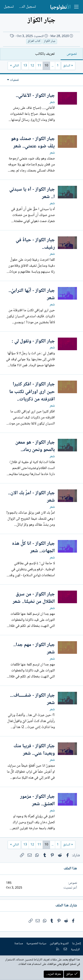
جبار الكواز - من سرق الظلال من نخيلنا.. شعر (34, 598)
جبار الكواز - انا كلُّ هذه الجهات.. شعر (33, 547)
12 (32, 65)
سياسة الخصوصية (36, 943)
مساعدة (19, 943)
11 (39, 65)
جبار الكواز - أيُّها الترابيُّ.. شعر (31, 294)
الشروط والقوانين (59, 943)
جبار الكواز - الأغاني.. (35, 95)
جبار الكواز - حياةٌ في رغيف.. (35, 244)
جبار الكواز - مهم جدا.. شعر (34, 649)
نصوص (72, 54)
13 (25, 65)
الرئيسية (75, 949)
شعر (52, 102)
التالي (16, 65)
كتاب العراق (34, 41)
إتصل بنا (76, 943)
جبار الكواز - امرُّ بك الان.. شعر (31, 497)
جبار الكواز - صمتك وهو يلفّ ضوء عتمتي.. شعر (33, 143)
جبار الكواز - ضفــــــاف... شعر (32, 699)
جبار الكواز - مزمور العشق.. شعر (37, 800)
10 (46, 65)
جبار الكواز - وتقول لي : (33, 341)
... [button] (52, 65)
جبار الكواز (50, 41)
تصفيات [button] (14, 80)
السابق (66, 65)
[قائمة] (76, 7)
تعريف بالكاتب (45, 54)
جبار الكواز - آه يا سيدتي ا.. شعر (32, 193)
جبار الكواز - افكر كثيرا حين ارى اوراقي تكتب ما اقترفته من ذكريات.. (32, 392)
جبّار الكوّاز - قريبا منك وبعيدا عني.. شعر (34, 750)
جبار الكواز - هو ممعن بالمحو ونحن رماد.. (35, 446)
